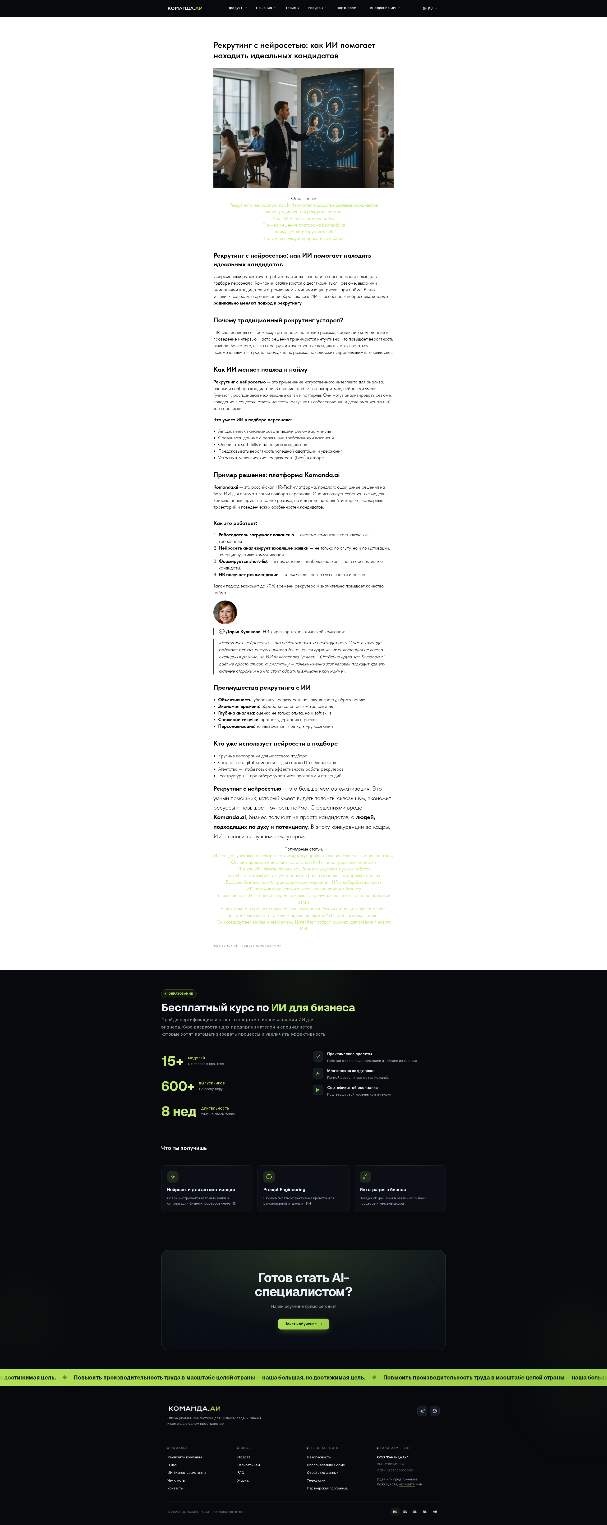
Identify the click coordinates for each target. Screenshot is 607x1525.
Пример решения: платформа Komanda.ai (303, 225)
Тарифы (292, 7)
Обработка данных (322, 1472)
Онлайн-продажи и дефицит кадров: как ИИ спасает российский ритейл (303, 862)
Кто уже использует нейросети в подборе (304, 238)
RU (395, 1512)
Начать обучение (301, 1323)
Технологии (316, 1480)
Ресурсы (315, 7)
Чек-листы (176, 1480)
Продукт (235, 7)
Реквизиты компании (184, 1457)
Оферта (243, 1457)
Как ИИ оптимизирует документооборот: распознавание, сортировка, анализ (303, 875)
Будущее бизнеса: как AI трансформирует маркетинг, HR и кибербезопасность (303, 882)
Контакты (175, 1488)
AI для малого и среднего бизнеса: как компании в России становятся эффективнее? (303, 908)
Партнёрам (346, 7)
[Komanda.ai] (185, 8)
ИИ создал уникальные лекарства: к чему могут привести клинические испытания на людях (303, 855)
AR (435, 1512)
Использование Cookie (326, 1465)
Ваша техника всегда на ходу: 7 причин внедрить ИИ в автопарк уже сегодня (303, 915)
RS (425, 1512)
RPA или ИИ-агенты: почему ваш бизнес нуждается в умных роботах (303, 869)
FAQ (240, 1472)
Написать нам (248, 1465)
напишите (407, 1484)
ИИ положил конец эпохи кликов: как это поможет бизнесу (303, 889)
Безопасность (319, 1457)
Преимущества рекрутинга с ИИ (303, 231)
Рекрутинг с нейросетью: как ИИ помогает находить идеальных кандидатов (303, 205)
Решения (264, 7)
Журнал (243, 1480)
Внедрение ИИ (383, 7)
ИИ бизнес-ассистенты (186, 1472)
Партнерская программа (327, 1488)
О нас (172, 1465)
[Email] (435, 1411)
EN (405, 1512)
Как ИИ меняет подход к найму (303, 218)
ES (415, 1512)
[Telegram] (422, 1411)
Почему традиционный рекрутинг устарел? (303, 211)
